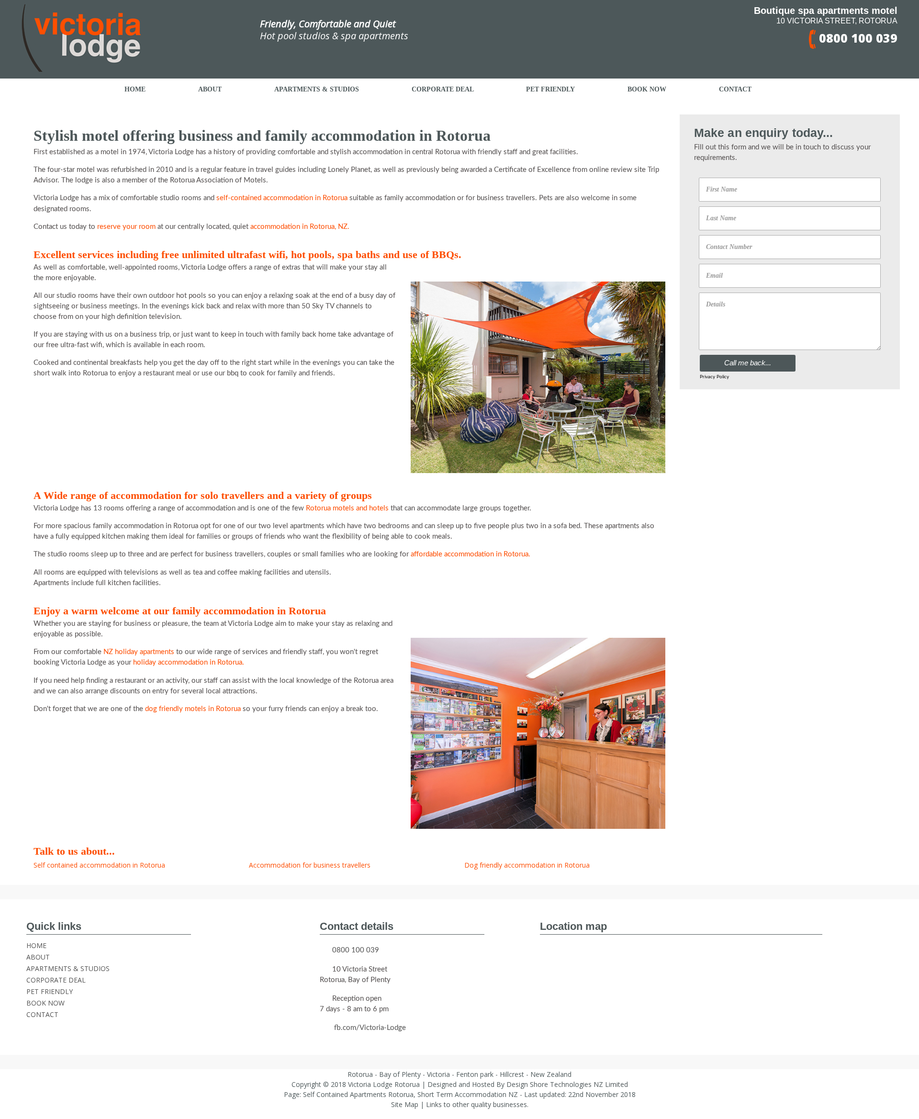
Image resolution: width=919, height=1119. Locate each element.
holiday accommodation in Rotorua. (188, 662)
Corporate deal (443, 89)
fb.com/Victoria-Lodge (370, 1027)
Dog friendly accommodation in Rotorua (527, 865)
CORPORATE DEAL (56, 979)
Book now (647, 89)
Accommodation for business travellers (309, 865)
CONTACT (42, 1014)
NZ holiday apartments (138, 652)
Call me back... (747, 363)
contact (735, 89)
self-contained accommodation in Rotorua (281, 198)
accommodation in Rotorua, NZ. (299, 226)
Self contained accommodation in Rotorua (99, 865)
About (210, 89)
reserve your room (127, 226)
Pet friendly (550, 89)
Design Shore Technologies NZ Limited (567, 1084)
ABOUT (38, 956)
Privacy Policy (714, 376)
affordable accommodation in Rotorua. (470, 554)
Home (135, 89)
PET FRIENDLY (49, 991)
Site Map (404, 1104)
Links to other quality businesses (476, 1104)
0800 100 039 (856, 38)
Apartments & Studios (316, 89)
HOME (36, 945)
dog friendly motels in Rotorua (193, 708)
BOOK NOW (45, 1002)
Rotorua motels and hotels (347, 508)
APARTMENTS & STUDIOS (68, 968)
